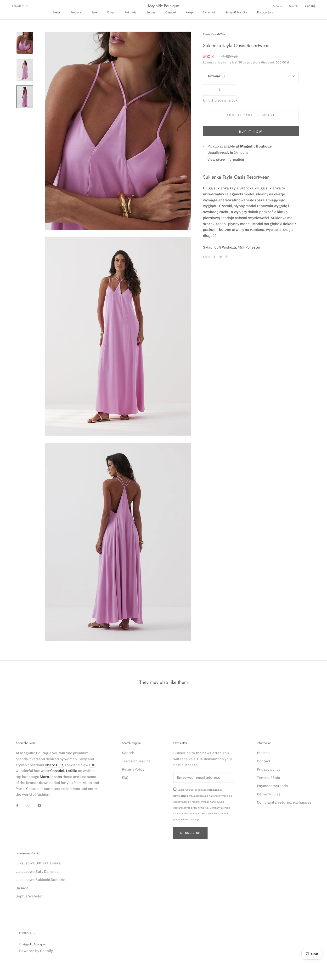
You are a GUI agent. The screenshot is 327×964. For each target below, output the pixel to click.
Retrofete (130, 12)
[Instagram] (28, 805)
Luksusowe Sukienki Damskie (40, 880)
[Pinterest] (227, 256)
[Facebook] (214, 256)
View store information (226, 160)
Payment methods (272, 786)
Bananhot (209, 12)
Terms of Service (136, 761)
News (56, 12)
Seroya (151, 12)
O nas (111, 12)
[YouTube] (39, 805)
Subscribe (190, 833)
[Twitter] (220, 256)
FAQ (125, 778)
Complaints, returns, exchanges (284, 802)
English (18, 6)
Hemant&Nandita (236, 12)
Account (277, 6)
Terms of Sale (268, 778)
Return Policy (133, 769)
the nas (263, 753)
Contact (264, 761)
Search (293, 6)
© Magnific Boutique (32, 944)
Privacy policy (268, 769)
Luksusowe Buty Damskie (37, 871)
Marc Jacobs (51, 777)
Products (75, 12)
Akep (189, 12)
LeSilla (71, 771)
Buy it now (251, 131)
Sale (94, 12)
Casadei (170, 12)
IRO (92, 765)
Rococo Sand (265, 12)
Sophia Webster (29, 896)
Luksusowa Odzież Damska (38, 863)
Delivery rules (269, 794)
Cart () (310, 6)
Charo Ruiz (54, 765)
